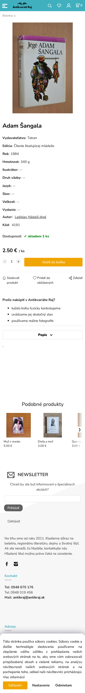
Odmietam (63, 685)
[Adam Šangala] (43, 68)
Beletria (7, 16)
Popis (42, 335)
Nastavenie (41, 685)
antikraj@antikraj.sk (29, 597)
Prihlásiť (13, 508)
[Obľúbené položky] (59, 6)
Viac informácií (13, 677)
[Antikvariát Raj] (8, 563)
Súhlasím (15, 685)
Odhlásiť (13, 521)
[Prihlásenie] (68, 5)
